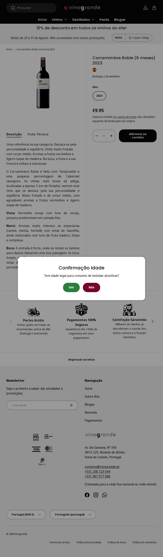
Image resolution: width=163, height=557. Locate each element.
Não (91, 287)
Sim (71, 287)
